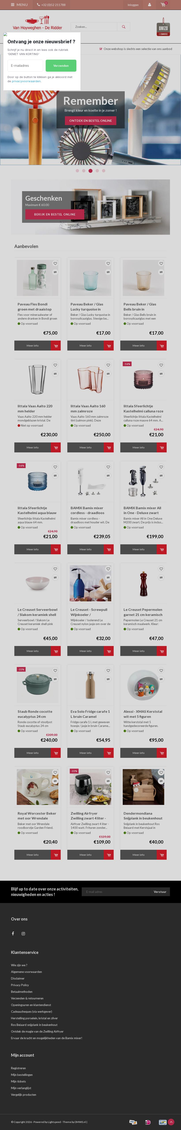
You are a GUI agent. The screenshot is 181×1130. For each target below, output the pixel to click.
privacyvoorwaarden (26, 81)
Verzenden (61, 65)
